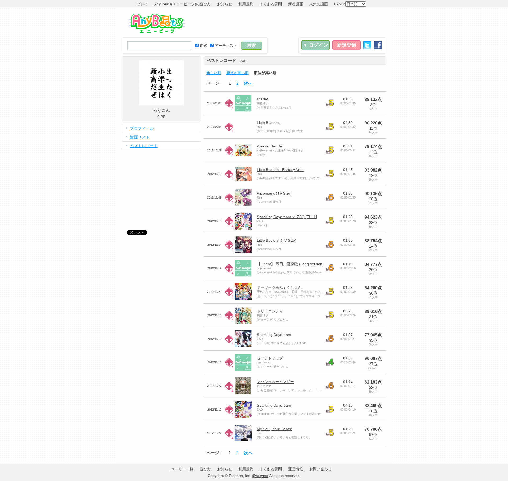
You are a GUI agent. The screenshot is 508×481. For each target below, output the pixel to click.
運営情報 (295, 469)
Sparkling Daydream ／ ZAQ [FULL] (287, 217)
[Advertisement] (290, 23)
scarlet (262, 99)
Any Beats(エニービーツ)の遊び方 (182, 4)
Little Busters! (268, 122)
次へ (248, 83)
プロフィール (142, 128)
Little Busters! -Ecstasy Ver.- (280, 170)
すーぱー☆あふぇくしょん (279, 287)
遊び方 (205, 469)
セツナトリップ (270, 358)
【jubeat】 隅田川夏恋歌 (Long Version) (290, 264)
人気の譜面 (318, 4)
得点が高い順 (237, 73)
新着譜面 (295, 4)
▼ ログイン (315, 45)
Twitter (367, 45)
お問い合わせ (320, 469)
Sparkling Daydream (274, 334)
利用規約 (245, 4)
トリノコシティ (270, 311)
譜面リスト (140, 137)
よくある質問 (271, 4)
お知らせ (224, 4)
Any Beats (156, 23)
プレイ (142, 4)
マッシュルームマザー (275, 382)
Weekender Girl (270, 146)
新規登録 (346, 45)
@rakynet (260, 476)
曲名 (203, 45)
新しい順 (213, 73)
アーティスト (226, 45)
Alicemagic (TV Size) (274, 193)
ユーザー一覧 (182, 469)
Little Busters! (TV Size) (276, 240)
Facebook (378, 45)
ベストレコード (144, 145)
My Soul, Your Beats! (274, 429)
